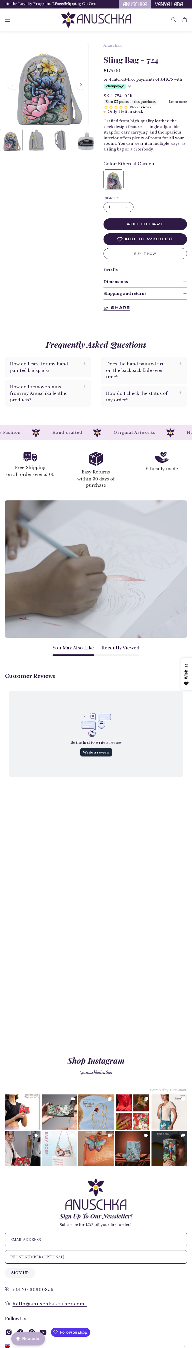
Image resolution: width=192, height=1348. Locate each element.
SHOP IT (22, 1112)
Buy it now (145, 254)
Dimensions (116, 282)
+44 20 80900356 (33, 1289)
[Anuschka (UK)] (96, 19)
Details (111, 270)
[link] (22, 1112)
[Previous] (13, 85)
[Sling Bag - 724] (11, 140)
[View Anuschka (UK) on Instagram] (8, 1332)
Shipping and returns (125, 293)
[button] (173, 19)
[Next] (81, 85)
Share (120, 308)
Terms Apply (21, 3)
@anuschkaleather (96, 1072)
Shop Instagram (96, 1060)
